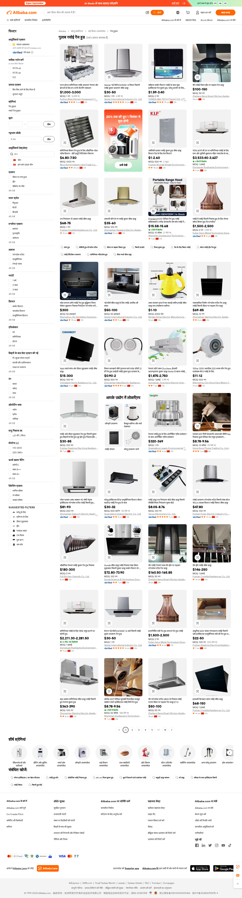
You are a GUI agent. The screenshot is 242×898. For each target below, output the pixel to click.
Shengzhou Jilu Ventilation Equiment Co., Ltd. (79, 317)
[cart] (188, 13)
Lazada (121, 883)
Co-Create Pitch (15, 814)
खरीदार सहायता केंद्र (156, 808)
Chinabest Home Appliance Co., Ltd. (78, 382)
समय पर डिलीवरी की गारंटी (64, 820)
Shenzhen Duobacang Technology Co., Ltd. (167, 235)
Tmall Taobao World (105, 883)
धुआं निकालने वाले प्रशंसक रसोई (134, 777)
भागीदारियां (199, 833)
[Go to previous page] (119, 730)
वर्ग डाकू (181, 777)
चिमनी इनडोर (139, 247)
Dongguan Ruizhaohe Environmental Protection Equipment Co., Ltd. (212, 167)
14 (165, 730)
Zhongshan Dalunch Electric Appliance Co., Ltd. (79, 514)
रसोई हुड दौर (53, 777)
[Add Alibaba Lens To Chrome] (48, 868)
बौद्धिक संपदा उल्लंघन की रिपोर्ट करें (161, 833)
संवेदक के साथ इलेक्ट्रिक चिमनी (205, 777)
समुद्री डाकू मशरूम (162, 777)
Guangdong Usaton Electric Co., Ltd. (122, 514)
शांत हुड (67, 247)
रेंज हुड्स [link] (114, 31)
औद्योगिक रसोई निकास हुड (77, 777)
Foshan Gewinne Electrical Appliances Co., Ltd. (79, 448)
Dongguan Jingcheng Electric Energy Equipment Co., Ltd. (167, 382)
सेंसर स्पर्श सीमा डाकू (124, 254)
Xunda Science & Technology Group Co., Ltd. (123, 579)
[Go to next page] (172, 730)
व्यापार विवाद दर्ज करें (156, 820)
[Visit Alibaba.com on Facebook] (197, 845)
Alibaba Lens (20, 868)
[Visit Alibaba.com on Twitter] (210, 845)
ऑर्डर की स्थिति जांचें (203, 820)
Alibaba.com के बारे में (17, 801)
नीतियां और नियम (60, 839)
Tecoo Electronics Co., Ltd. (162, 514)
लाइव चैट (151, 814)
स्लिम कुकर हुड (159, 247)
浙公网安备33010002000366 (174, 893)
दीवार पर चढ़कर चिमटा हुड (116, 247)
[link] (237, 866)
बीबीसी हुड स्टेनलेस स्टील (88, 247)
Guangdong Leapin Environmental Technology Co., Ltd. (167, 448)
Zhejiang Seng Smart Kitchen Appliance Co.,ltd (212, 96)
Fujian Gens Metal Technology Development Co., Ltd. (212, 233)
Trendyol (156, 883)
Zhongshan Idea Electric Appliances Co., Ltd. (123, 382)
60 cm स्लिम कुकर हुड (104, 777)
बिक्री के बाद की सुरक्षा (62, 826)
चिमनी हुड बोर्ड (37, 785)
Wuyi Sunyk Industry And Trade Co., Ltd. (79, 164)
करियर (9, 826)
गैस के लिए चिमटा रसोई (182, 247)
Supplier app (132, 868)
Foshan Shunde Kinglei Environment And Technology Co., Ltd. (167, 164)
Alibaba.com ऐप (150, 868)
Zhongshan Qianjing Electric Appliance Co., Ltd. (212, 317)
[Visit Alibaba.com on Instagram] (217, 845)
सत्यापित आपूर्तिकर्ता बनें (204, 826)
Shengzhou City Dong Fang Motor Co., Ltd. (212, 382)
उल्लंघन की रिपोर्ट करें (156, 839)
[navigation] (32, 381)
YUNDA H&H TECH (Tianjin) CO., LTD (166, 99)
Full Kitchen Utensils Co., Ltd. (74, 576)
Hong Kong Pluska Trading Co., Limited (212, 448)
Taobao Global (134, 883)
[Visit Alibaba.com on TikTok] (230, 845)
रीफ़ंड (150, 826)
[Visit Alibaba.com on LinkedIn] (203, 845)
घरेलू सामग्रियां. (77, 31)
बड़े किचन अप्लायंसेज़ (96, 31)
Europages (168, 883)
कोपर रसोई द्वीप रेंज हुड (208, 247)
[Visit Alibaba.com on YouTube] (223, 845)
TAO (147, 883)
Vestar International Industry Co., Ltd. (123, 99)
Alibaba (62, 31)
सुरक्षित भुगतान (60, 808)
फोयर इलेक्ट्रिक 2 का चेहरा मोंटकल (27, 777)
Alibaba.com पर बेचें (204, 808)
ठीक (49, 124)
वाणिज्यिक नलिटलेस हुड (98, 254)
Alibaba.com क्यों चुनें (16, 808)
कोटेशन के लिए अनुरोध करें (111, 814)
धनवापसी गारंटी (60, 814)
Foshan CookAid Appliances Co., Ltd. (78, 230)
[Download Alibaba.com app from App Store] (200, 868)
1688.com (87, 883)
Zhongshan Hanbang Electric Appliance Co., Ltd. (123, 230)
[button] (147, 12)
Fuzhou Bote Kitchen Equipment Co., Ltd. (79, 99)
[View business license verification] (150, 893)
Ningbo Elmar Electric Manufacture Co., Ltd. (167, 317)
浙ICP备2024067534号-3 (205, 893)
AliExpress (74, 883)
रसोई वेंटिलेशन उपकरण (72, 254)
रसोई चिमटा (18, 785)
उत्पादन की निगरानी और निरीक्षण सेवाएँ (69, 833)
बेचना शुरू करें (200, 814)
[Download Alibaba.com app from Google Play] (224, 868)
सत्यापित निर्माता (107, 808)
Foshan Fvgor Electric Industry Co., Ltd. (212, 514)
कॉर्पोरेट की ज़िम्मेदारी (15, 820)
